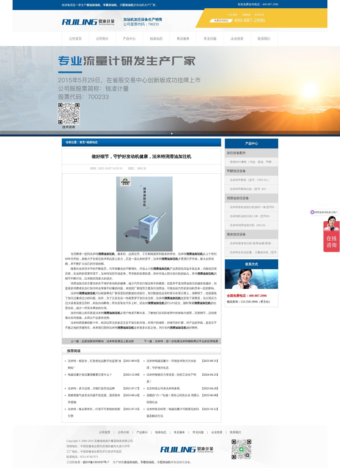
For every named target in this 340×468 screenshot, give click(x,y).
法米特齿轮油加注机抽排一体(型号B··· (253, 207)
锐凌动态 (156, 38)
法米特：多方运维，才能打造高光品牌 (91, 388)
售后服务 (183, 38)
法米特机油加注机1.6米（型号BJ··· (251, 216)
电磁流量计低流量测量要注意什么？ (90, 374)
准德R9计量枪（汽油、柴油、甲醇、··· (253, 161)
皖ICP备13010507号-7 (96, 462)
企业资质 (232, 14)
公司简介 (102, 38)
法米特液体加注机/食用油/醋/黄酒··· (252, 243)
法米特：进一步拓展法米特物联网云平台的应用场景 (186, 341)
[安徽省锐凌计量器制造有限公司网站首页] (89, 21)
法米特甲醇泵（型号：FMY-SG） (250, 180)
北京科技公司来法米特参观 (163, 388)
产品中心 (129, 38)
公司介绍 (123, 432)
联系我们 (264, 38)
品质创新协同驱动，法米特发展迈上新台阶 (108, 341)
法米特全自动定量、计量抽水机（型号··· (253, 254)
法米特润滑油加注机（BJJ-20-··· (249, 225)
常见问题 (210, 38)
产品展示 (142, 432)
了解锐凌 (246, 14)
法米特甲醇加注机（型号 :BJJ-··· (249, 189)
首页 (82, 142)
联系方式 (259, 14)
